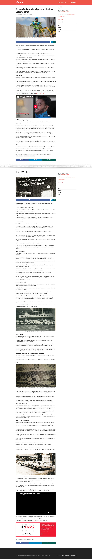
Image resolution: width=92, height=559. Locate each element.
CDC (49, 92)
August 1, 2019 (26, 14)
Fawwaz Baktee (19, 14)
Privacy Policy (67, 555)
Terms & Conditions (73, 555)
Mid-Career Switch (47, 154)
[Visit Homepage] (19, 2)
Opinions (73, 2)
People (66, 2)
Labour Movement (30, 539)
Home (59, 2)
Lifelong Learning (40, 154)
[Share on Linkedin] (52, 42)
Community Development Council (24, 154)
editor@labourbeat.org (65, 11)
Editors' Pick (33, 154)
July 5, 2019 (25, 174)
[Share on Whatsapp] (54, 42)
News (62, 2)
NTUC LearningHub (40, 93)
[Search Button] (75, 2)
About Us (62, 555)
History (25, 539)
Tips (69, 2)
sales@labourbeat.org (70, 14)
